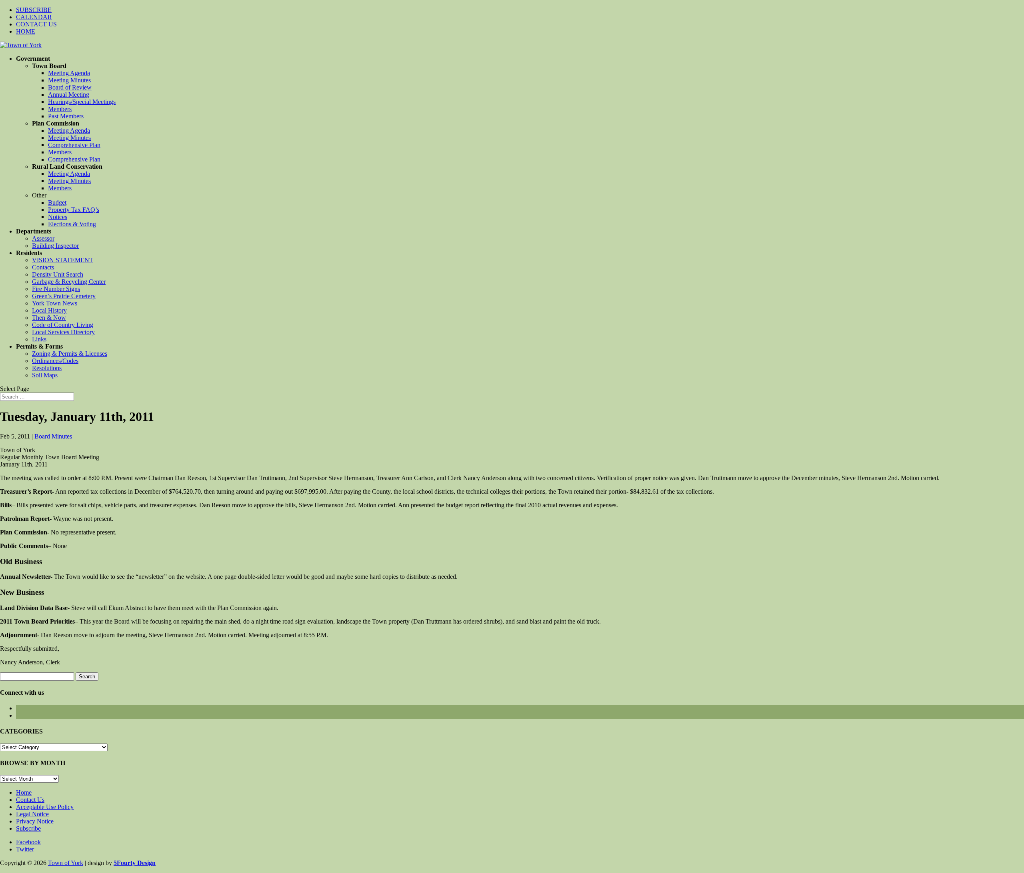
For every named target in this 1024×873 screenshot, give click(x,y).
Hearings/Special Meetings (82, 101)
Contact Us (30, 799)
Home (24, 792)
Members (60, 109)
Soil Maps (45, 375)
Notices (57, 216)
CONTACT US (36, 24)
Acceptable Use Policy (45, 806)
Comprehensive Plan (74, 145)
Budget (57, 202)
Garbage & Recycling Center (69, 281)
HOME (25, 31)
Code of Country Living (62, 324)
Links (39, 339)
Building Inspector (55, 245)
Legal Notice (32, 814)
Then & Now (49, 317)
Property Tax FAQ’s (73, 209)
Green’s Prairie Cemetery (64, 296)
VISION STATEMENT (62, 260)
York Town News (54, 303)
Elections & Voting (72, 224)
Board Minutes (53, 436)
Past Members (66, 116)
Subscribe (28, 828)
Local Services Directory (63, 332)
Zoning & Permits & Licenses (69, 353)
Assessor (43, 238)
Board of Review (70, 87)
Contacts (43, 267)
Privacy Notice (35, 821)
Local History (49, 310)
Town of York (65, 862)
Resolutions (47, 368)
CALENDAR (34, 17)
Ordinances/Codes (55, 360)
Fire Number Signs (56, 288)
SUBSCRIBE (34, 9)
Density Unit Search (57, 274)
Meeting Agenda (69, 73)
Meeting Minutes (69, 80)
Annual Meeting (68, 94)
